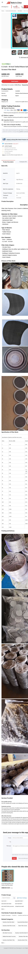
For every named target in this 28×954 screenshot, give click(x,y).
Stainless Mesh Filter (22, 940)
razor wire (3, 901)
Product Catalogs (22, 898)
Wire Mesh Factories (7, 933)
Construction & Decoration (11, 10)
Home (2, 10)
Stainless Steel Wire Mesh (8, 922)
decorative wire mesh (6, 903)
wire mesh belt (18, 903)
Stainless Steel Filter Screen (9, 925)
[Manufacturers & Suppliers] (14, 2)
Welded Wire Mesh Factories (9, 936)
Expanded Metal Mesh (22, 922)
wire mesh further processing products (10, 906)
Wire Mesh (20, 10)
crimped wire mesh (19, 906)
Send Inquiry (14, 81)
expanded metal (18, 901)
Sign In (3, 155)
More (2, 943)
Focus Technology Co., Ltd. (18, 948)
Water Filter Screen (22, 925)
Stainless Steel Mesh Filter (9, 940)
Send (14, 858)
